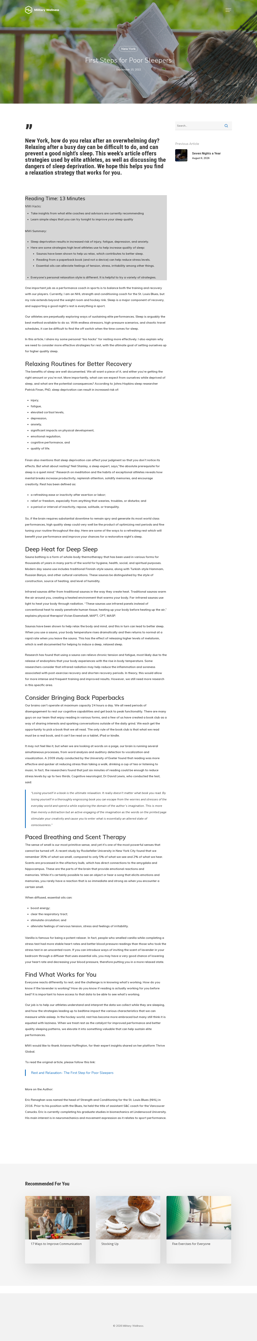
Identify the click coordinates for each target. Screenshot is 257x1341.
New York (128, 49)
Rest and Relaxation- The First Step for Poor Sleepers (72, 1073)
